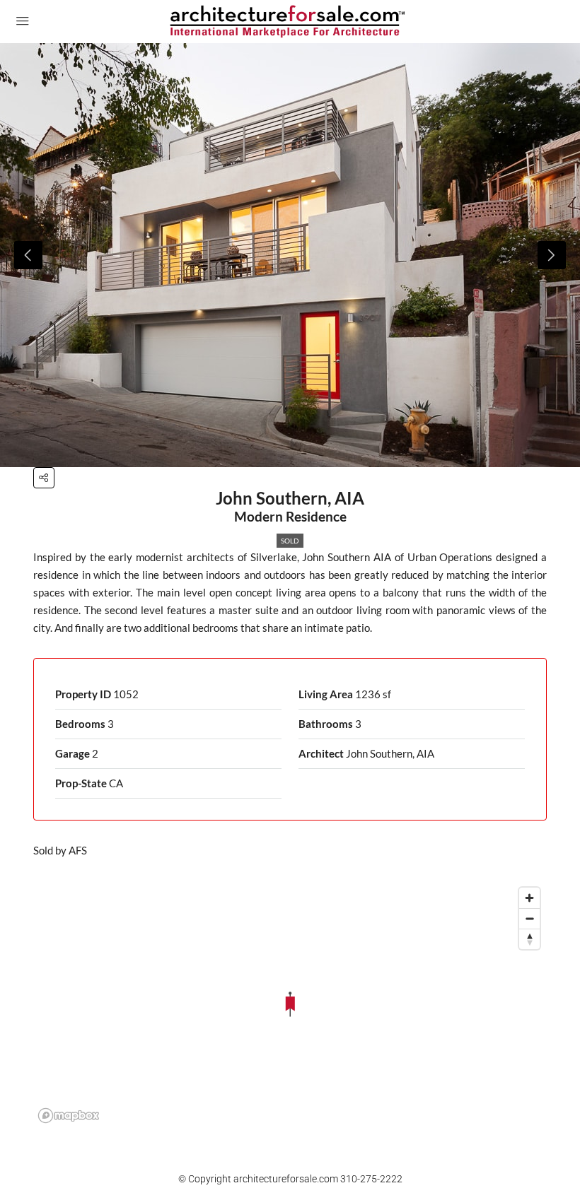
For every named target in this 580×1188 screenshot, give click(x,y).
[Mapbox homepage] (68, 1115)
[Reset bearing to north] (529, 939)
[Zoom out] (529, 918)
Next (552, 255)
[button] (43, 477)
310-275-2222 (371, 1178)
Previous (28, 255)
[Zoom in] (529, 898)
